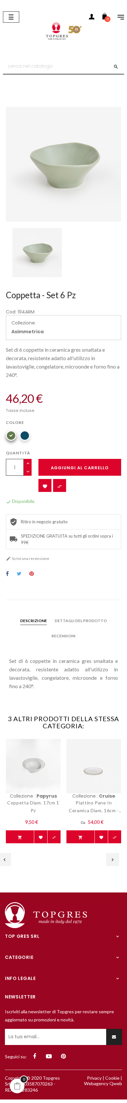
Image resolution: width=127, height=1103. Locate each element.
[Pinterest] (63, 1056)
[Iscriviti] (114, 1037)
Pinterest (31, 574)
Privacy (94, 1078)
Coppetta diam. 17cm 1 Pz (33, 806)
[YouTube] (48, 1056)
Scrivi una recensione (27, 558)
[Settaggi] (117, 17)
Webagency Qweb (103, 1083)
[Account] (91, 17)
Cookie (112, 1078)
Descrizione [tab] (33, 620)
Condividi (7, 574)
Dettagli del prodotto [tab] (81, 620)
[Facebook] (34, 1056)
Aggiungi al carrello (80, 468)
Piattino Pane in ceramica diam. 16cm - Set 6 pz (94, 807)
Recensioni (63, 635)
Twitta (19, 574)
